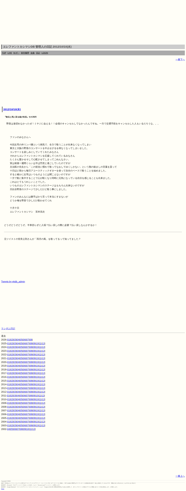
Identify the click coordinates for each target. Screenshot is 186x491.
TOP (4, 53)
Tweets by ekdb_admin (13, 281)
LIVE (10, 53)
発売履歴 (25, 53)
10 (37, 343)
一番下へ (180, 59)
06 (24, 340)
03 (15, 340)
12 (43, 343)
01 (8, 340)
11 (40, 343)
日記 (38, 53)
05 (21, 340)
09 (34, 343)
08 (30, 340)
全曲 (33, 53)
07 (27, 340)
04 (18, 340)
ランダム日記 (8, 328)
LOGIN (45, 53)
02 (11, 340)
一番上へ (180, 476)
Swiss (2, 489)
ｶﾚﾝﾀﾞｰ (16, 53)
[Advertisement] (93, 22)
